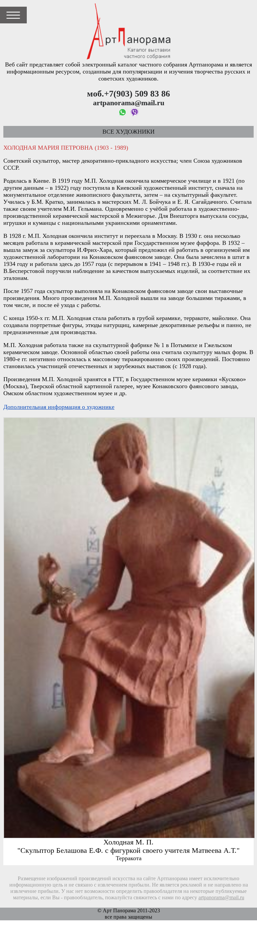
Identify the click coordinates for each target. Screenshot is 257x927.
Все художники (128, 131)
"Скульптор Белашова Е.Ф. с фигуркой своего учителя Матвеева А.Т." (128, 850)
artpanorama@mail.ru (221, 898)
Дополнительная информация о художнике (58, 407)
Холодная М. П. (128, 842)
